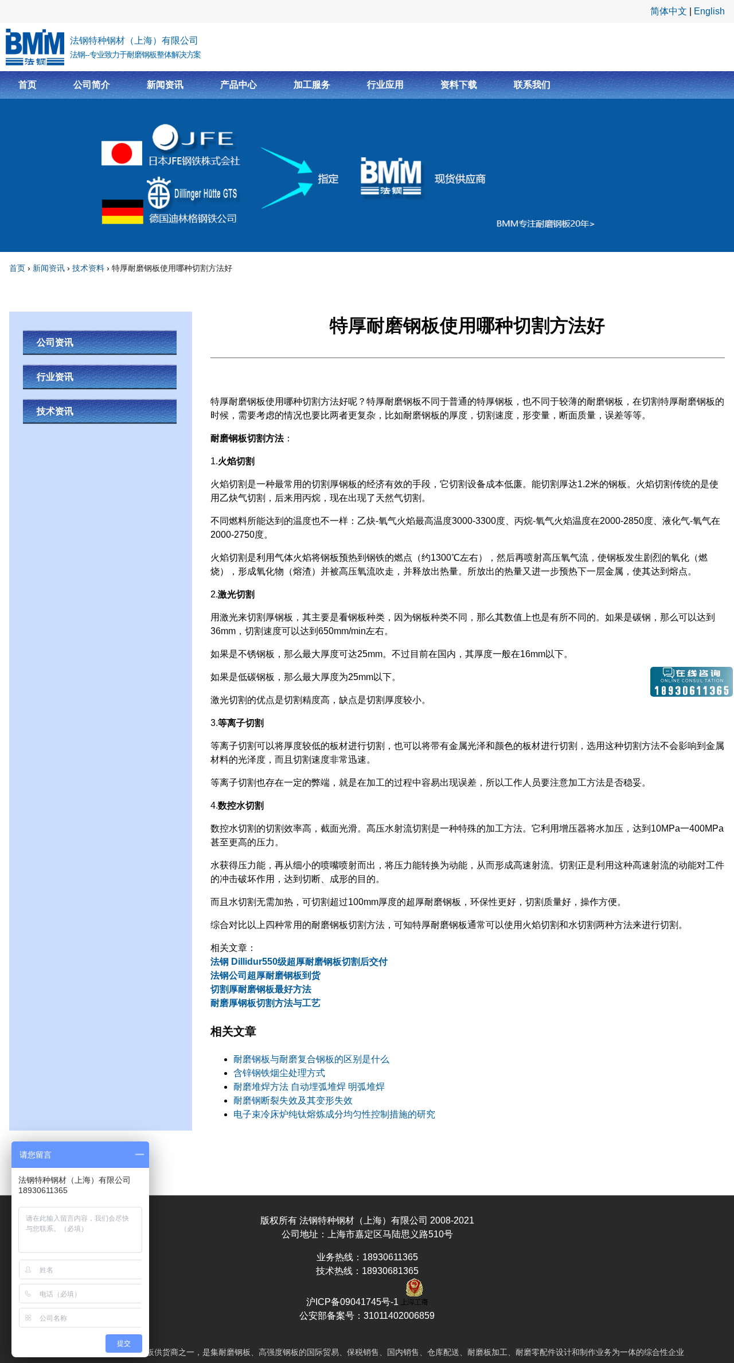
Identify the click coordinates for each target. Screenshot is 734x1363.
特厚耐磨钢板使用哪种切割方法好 (172, 268)
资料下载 (458, 85)
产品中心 (238, 85)
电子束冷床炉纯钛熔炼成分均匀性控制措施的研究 (334, 1114)
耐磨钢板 (234, 1352)
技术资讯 (55, 411)
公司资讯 (55, 342)
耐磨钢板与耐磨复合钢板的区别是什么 (311, 1059)
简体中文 (668, 11)
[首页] (35, 47)
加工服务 (312, 85)
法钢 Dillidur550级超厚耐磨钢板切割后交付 (299, 961)
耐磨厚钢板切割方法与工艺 (265, 1003)
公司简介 (91, 85)
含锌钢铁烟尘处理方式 (279, 1073)
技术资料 (88, 268)
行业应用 (385, 85)
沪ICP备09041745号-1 (353, 1302)
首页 (27, 85)
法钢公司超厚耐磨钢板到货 (265, 975)
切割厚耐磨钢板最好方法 (260, 989)
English (709, 11)
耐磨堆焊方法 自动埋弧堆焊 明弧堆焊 (309, 1087)
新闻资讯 (165, 85)
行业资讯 (55, 377)
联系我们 (532, 85)
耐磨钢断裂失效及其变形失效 (293, 1100)
